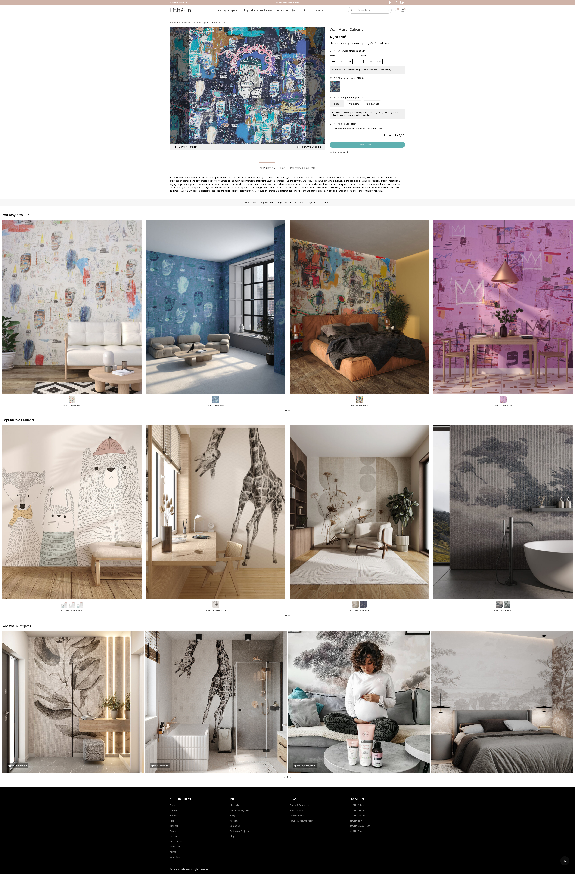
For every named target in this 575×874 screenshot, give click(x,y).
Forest (173, 831)
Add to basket (367, 144)
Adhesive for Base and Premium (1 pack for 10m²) (357, 128)
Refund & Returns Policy (301, 820)
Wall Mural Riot (216, 405)
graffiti (327, 202)
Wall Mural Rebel (359, 405)
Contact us (235, 825)
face (320, 202)
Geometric (175, 836)
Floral (172, 805)
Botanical (174, 815)
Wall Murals (184, 22)
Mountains (175, 846)
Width (332, 55)
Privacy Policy (296, 810)
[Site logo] (180, 9)
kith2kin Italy (356, 820)
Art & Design (199, 22)
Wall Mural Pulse (503, 405)
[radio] (335, 86)
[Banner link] (73, 702)
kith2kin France (357, 831)
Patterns (288, 202)
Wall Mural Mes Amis (72, 610)
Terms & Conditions (299, 805)
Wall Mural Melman (215, 610)
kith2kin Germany (358, 810)
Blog (232, 836)
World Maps (176, 857)
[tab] (267, 166)
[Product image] (72, 307)
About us (234, 820)
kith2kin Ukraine (357, 815)
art (315, 202)
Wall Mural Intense (503, 610)
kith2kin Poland (357, 805)
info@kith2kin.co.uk (178, 2)
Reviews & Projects (239, 831)
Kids (172, 820)
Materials (234, 805)
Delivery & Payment (239, 810)
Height (363, 55)
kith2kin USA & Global (360, 825)
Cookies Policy (297, 815)
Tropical (174, 825)
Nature (173, 810)
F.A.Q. (232, 815)
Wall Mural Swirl (71, 405)
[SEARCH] (388, 10)
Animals (174, 851)
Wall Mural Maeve (359, 610)
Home (173, 22)
